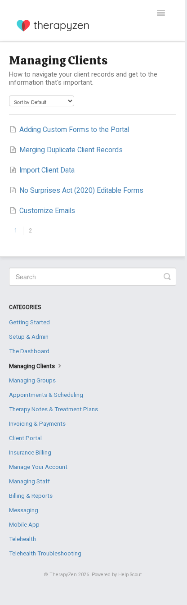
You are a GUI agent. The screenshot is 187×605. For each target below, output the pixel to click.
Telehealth (22, 539)
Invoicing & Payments (37, 423)
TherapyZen (63, 575)
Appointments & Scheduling (46, 394)
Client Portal (25, 438)
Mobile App (24, 524)
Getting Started (29, 322)
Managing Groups (32, 380)
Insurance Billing (30, 452)
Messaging (23, 510)
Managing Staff (29, 481)
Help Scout (130, 575)
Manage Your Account (38, 467)
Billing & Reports (31, 495)
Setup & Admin (29, 336)
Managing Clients (32, 366)
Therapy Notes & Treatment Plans (53, 409)
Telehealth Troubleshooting (45, 553)
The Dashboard (29, 351)
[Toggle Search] (167, 277)
